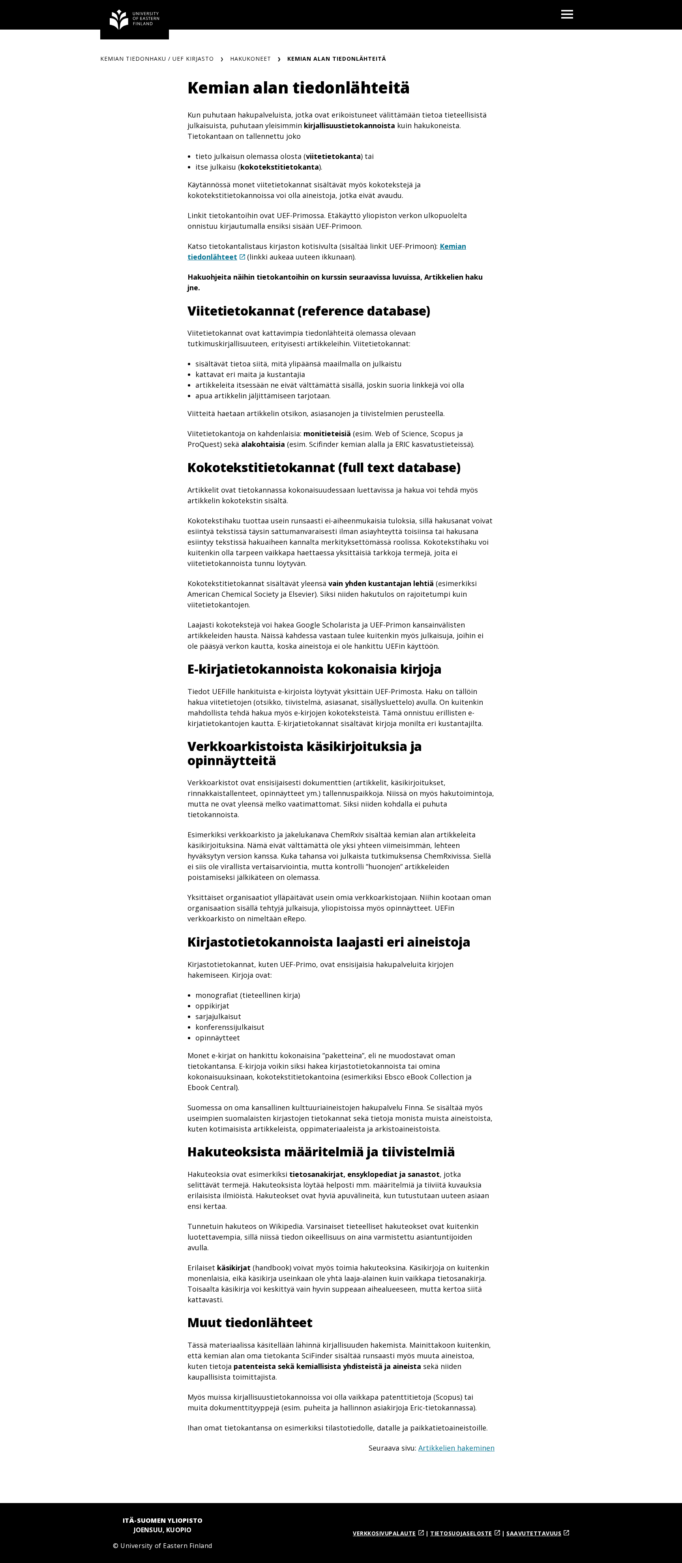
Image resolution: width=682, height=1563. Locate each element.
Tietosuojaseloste (461, 1533)
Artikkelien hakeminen (456, 1448)
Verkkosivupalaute (384, 1533)
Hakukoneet (250, 58)
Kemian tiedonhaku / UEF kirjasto (157, 58)
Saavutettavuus (533, 1533)
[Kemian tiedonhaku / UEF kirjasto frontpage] (134, 19)
